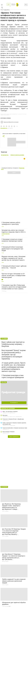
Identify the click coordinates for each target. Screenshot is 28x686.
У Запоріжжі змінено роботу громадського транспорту (11, 223)
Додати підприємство (14, 436)
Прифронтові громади (13, 392)
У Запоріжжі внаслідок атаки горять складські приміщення (13, 376)
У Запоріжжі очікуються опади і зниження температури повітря (12, 240)
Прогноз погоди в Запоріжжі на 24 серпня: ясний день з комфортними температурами (13, 275)
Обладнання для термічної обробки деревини (14, 603)
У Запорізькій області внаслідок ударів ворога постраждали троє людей (12, 248)
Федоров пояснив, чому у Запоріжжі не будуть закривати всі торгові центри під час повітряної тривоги (13, 258)
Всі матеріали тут (14, 402)
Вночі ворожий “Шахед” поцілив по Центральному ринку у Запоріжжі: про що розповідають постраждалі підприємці (14, 354)
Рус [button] (26, 4)
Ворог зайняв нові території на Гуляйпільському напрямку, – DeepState (13, 344)
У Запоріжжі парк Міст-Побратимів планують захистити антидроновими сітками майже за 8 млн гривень (14, 287)
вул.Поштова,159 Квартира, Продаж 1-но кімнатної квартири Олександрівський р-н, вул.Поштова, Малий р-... (14, 531)
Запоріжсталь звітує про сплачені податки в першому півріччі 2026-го (14, 231)
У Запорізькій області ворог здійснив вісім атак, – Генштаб (14, 267)
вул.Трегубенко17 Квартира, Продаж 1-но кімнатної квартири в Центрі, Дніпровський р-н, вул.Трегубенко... (13, 556)
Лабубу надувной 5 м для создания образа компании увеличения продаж (14, 581)
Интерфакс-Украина (6, 118)
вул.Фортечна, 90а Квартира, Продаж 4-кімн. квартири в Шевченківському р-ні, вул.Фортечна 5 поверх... (11, 506)
